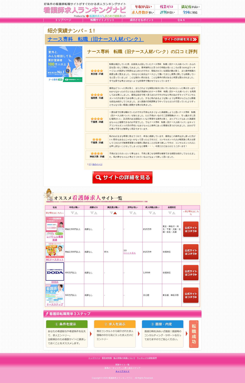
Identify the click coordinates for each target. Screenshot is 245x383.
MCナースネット (55, 259)
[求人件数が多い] (142, 12)
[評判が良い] (166, 12)
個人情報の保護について (124, 358)
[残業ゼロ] (166, 6)
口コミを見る (130, 253)
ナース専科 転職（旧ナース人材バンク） (96, 39)
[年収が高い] (142, 6)
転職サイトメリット (102, 19)
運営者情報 (107, 358)
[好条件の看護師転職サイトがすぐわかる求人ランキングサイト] (84, 3)
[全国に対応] (190, 12)
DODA (55, 282)
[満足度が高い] (190, 6)
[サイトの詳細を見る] (180, 37)
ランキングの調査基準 (147, 358)
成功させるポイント (142, 19)
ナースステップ (55, 304)
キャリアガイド (123, 371)
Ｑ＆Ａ (181, 19)
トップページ (63, 19)
